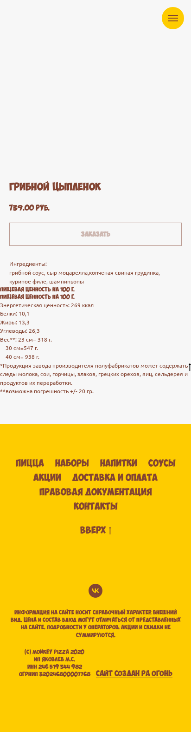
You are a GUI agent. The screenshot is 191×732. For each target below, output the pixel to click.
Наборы (72, 463)
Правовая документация (95, 492)
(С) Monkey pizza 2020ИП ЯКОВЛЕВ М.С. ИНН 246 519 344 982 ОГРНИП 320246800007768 (54, 663)
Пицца (30, 463)
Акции (47, 478)
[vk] (95, 591)
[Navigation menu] (173, 18)
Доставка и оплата (115, 478)
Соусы (162, 463)
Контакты (96, 506)
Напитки (118, 463)
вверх (93, 530)
